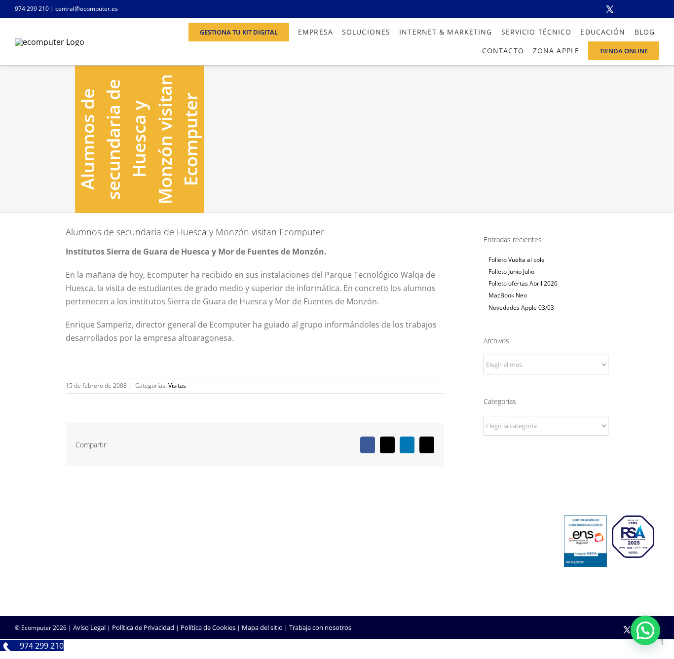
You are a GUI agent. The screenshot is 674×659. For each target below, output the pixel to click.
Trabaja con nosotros (320, 627)
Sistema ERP (252, 568)
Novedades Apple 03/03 (521, 307)
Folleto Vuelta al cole (516, 260)
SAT (459, 542)
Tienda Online (364, 555)
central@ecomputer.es (86, 8)
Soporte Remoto (478, 555)
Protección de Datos (264, 582)
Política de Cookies (208, 627)
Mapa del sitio (262, 627)
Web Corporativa (369, 542)
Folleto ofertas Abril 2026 (523, 283)
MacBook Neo (507, 295)
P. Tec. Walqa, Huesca (46, 553)
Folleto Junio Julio (511, 271)
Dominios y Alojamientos (270, 555)
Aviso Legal (89, 627)
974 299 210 (32, 8)
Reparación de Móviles (487, 568)
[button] (645, 630)
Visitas (177, 385)
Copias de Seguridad (484, 582)
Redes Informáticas (262, 542)
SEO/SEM (358, 582)
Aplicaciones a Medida (376, 568)
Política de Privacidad (143, 627)
